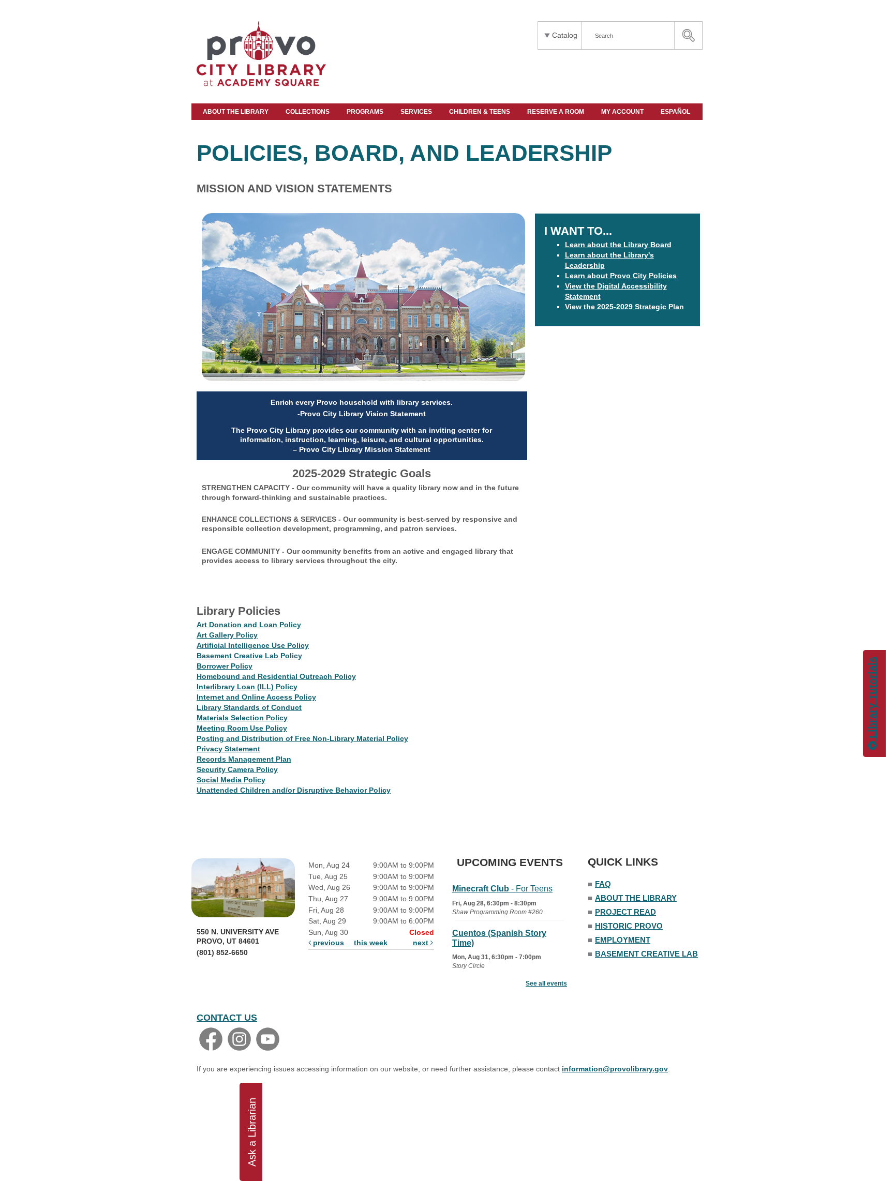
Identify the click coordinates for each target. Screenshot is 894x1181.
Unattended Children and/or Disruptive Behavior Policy (294, 790)
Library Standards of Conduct (249, 707)
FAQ (603, 884)
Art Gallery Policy (227, 635)
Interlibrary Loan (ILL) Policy (247, 687)
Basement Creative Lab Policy (249, 656)
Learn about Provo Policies (621, 275)
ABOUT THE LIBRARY (236, 112)
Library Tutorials (872, 699)
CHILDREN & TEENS (480, 112)
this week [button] (371, 942)
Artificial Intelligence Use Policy (253, 645)
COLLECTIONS (308, 112)
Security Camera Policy (237, 769)
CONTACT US (227, 1017)
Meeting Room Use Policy (242, 728)
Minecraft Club (502, 888)
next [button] (421, 942)
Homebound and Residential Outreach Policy (276, 676)
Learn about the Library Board (618, 244)
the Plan (624, 306)
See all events (546, 983)
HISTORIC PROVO (629, 925)
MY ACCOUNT (623, 112)
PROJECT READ (625, 911)
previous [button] (327, 942)
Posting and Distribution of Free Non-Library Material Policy (302, 738)
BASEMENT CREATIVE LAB (646, 953)
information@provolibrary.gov (615, 1069)
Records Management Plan (244, 759)
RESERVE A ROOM (556, 112)
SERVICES (417, 112)
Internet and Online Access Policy (256, 697)
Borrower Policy (224, 666)
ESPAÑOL (676, 112)
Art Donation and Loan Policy (249, 624)
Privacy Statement (228, 749)
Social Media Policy (231, 780)
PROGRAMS (366, 112)
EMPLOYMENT (622, 939)
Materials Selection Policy (242, 718)
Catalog (564, 35)
